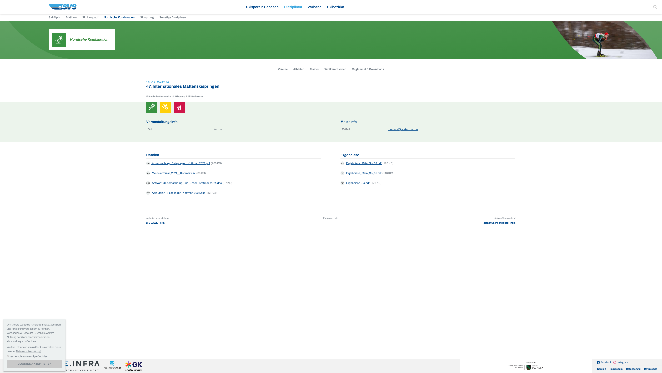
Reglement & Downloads (368, 69)
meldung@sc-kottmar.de (403, 129)
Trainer (314, 69)
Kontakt (601, 369)
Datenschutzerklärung (28, 351)
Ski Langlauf (90, 17)
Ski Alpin (54, 17)
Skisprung (147, 17)
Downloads (650, 369)
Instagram (622, 362)
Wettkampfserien (335, 69)
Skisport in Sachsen (262, 7)
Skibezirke (335, 7)
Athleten (298, 69)
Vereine (283, 69)
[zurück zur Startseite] (63, 8)
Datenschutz (633, 369)
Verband (315, 7)
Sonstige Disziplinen (172, 17)
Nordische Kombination (119, 17)
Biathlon (71, 17)
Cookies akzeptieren (35, 363)
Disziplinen (293, 7)
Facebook (606, 362)
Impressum (616, 369)
